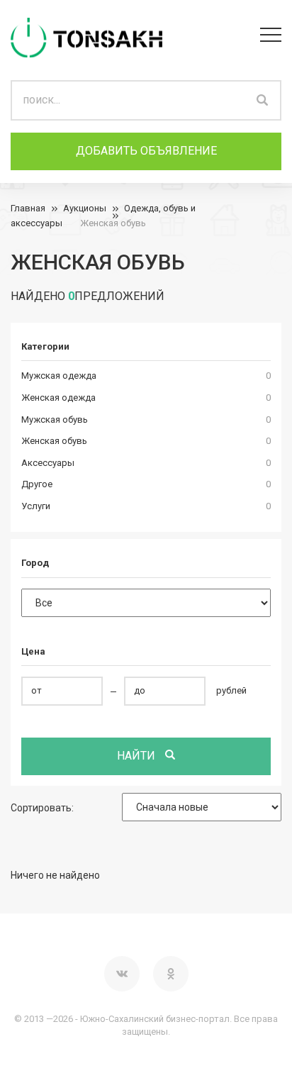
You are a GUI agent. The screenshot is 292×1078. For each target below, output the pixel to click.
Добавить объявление (146, 150)
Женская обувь (113, 223)
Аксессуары (47, 462)
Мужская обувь (54, 419)
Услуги (35, 506)
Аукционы (84, 208)
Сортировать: (42, 807)
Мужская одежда (58, 375)
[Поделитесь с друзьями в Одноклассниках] (171, 973)
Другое (36, 484)
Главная (28, 208)
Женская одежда (58, 397)
